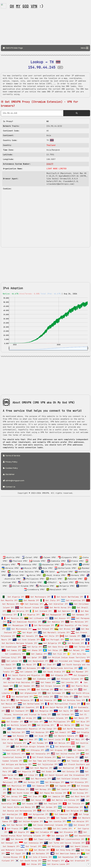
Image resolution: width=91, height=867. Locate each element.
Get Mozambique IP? (17, 625)
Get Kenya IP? (38, 800)
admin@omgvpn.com (14, 480)
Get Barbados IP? (40, 853)
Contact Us (10, 487)
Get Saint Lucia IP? (54, 739)
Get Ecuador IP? (14, 721)
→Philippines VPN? (34, 579)
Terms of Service (12, 455)
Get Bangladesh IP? (37, 661)
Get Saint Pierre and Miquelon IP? (26, 675)
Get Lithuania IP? (38, 618)
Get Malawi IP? (76, 650)
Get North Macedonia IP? (75, 729)
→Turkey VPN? (70, 564)
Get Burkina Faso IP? (73, 700)
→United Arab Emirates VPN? (24, 572)
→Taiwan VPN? (49, 557)
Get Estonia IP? (70, 771)
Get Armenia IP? (41, 818)
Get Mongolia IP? (43, 711)
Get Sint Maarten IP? (40, 768)
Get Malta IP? (66, 725)
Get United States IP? (67, 754)
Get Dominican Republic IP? (26, 622)
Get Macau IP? (28, 664)
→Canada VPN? (38, 561)
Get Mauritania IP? (40, 779)
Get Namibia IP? (55, 622)
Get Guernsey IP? (33, 604)
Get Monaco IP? (16, 779)
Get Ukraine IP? (80, 821)
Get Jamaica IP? (55, 796)
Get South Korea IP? (30, 861)
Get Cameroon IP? (63, 814)
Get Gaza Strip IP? (57, 647)
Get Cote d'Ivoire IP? (39, 857)
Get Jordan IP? (48, 807)
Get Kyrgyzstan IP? (37, 814)
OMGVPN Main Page (14, 48)
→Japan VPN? (67, 582)
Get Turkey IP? (81, 647)
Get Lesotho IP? (69, 682)
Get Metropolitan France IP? (64, 704)
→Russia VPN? (30, 568)
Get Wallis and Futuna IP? (65, 800)
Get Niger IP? (29, 632)
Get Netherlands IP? (33, 704)
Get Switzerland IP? (21, 697)
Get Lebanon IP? (28, 672)
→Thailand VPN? (19, 561)
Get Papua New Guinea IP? (52, 793)
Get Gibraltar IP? (58, 604)
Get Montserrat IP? (68, 768)
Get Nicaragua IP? (54, 782)
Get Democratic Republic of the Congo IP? (34, 729)
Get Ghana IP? (34, 650)
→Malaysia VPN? (46, 586)
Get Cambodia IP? (67, 689)
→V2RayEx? (52, 582)
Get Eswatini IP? (29, 707)
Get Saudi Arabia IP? (53, 672)
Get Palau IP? (54, 650)
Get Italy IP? (52, 600)
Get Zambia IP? (38, 654)
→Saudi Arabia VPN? (56, 575)
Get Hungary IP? (55, 861)
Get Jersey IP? (13, 796)
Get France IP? (14, 828)
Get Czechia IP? (57, 821)
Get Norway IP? (42, 789)
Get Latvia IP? (13, 661)
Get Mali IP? (77, 739)
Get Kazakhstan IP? (67, 857)
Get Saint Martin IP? (55, 707)
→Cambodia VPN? (58, 561)
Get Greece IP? (81, 825)
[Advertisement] (45, 27)
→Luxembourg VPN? (36, 589)
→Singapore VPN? (69, 557)
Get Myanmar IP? (79, 672)
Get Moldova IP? (20, 789)
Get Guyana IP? (29, 803)
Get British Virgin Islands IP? (32, 746)
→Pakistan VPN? (74, 579)
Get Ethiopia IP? (34, 750)
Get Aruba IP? (28, 718)
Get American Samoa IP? (67, 853)
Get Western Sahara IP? (65, 736)
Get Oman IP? (30, 739)
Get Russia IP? (20, 736)
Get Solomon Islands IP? (54, 718)
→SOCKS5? (83, 586)
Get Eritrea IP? (45, 725)
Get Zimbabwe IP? (41, 679)
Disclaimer (10, 474)
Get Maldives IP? (78, 622)
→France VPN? (77, 561)
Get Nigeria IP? (31, 615)
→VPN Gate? (49, 572)
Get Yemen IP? (47, 682)
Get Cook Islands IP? (28, 639)
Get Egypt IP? (17, 853)
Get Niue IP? (82, 721)
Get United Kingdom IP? (30, 821)
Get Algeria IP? (15, 597)
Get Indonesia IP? (33, 843)
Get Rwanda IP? (31, 600)
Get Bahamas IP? (80, 615)
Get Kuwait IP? (62, 732)
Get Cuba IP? (65, 697)
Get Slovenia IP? (78, 782)
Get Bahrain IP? (65, 611)
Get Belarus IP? (20, 611)
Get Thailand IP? (52, 803)
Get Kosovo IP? (61, 618)
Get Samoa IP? (13, 650)
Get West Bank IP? (80, 796)
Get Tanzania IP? (37, 828)
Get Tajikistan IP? (47, 764)
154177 (49, 164)
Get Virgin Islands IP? (52, 686)
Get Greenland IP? (79, 861)
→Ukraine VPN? (11, 568)
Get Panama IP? (39, 743)
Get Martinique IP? (43, 625)
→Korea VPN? (35, 575)
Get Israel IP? (33, 846)
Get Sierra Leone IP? (57, 864)
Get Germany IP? (21, 689)
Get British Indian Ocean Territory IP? (68, 657)
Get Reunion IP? (14, 618)
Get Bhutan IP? (41, 850)
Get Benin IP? (81, 718)
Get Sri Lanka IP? (62, 828)
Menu (83, 48)
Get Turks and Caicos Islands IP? (66, 843)
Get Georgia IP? (59, 836)
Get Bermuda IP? (19, 839)
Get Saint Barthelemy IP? (69, 597)
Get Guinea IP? (79, 793)
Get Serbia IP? (30, 782)
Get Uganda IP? (62, 786)
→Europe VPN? (17, 575)
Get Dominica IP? (15, 800)
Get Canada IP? (72, 636)
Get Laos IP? (35, 721)
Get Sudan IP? (48, 771)
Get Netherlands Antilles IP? (61, 668)
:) (27, 6)
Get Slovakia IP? (67, 832)
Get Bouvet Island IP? (31, 607)
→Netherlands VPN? (66, 568)
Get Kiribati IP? (50, 811)
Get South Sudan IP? (22, 793)
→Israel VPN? (31, 557)
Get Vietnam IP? (44, 689)
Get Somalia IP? (40, 786)
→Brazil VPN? (55, 579)
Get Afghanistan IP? (30, 693)
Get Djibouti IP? (15, 754)
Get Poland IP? (45, 629)
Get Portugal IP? (54, 639)
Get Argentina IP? (75, 600)
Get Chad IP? (48, 664)
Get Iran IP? (34, 796)
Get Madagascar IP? (55, 615)
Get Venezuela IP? (40, 754)
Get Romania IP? (48, 700)
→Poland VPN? (66, 572)
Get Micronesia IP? (21, 629)
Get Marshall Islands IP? (56, 632)
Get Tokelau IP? (75, 761)
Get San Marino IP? (16, 825)
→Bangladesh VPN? (58, 589)
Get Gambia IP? (80, 750)
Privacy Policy (11, 462)
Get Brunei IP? (66, 629)
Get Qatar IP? (34, 657)
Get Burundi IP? (75, 643)
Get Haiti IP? (65, 711)
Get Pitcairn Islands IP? (69, 679)
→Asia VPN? (47, 568)
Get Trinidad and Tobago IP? (68, 661)
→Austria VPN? (13, 557)
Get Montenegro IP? (39, 597)
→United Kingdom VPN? (23, 586)
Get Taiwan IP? (63, 818)
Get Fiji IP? (59, 654)
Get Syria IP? (34, 647)
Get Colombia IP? (43, 832)
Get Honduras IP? (39, 732)
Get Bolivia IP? (55, 846)
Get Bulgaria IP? (51, 643)
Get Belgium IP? (74, 811)
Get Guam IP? (40, 736)
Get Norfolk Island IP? (18, 725)
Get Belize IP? (61, 743)
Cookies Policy (11, 468)
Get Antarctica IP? (64, 746)
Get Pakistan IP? (15, 732)
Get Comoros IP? (70, 757)
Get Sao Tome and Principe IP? (44, 761)
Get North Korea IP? (60, 607)
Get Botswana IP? (30, 668)
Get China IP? (33, 864)
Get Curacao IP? (65, 714)
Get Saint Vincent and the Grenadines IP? (66, 775)
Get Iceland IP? (18, 818)
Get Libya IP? (30, 775)
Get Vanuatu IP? (29, 636)
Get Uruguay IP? (58, 750)
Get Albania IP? (58, 675)
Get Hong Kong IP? (65, 850)
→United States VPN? (31, 582)
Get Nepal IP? (19, 679)
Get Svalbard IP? (19, 711)
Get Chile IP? (51, 636)
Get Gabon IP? (76, 639)
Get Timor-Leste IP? (44, 839)
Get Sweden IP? (26, 686)
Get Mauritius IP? (16, 786)
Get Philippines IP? (59, 721)
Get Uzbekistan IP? (72, 807)
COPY (60, 67)
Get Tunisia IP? (75, 803)
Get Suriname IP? (55, 693)
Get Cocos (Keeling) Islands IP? (49, 825)
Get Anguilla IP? (26, 771)
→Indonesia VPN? (28, 564)
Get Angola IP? (21, 832)
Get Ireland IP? (43, 611)
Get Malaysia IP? (24, 700)
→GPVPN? (86, 564)
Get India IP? (45, 697)
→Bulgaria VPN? (66, 586)
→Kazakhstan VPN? (50, 564)
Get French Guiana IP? (43, 757)
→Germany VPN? (77, 575)
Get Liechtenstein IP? (72, 839)
